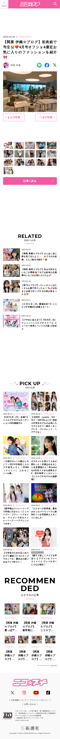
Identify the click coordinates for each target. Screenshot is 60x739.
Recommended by (43, 665)
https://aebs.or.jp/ (22, 720)
